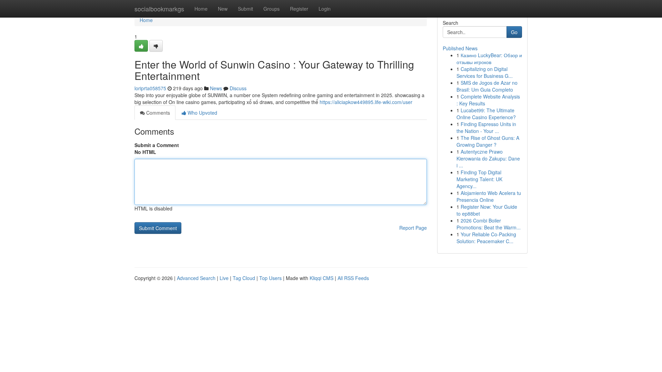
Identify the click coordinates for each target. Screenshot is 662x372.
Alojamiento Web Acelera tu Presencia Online (489, 196)
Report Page (413, 227)
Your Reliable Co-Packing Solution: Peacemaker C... (486, 238)
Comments (157, 112)
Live (224, 278)
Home (201, 8)
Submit (245, 8)
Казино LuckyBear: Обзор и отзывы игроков (489, 58)
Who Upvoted (201, 112)
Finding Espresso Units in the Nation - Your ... (486, 127)
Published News (460, 48)
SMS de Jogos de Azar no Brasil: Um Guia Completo (487, 86)
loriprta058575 (150, 88)
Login (325, 8)
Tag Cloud (244, 278)
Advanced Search (196, 278)
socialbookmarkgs (159, 8)
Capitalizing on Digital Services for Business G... (485, 72)
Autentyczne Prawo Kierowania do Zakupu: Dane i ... (488, 158)
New (223, 8)
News (216, 88)
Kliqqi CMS (321, 278)
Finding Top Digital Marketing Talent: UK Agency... (479, 179)
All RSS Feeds (353, 278)
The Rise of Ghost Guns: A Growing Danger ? (488, 141)
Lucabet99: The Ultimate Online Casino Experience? (486, 114)
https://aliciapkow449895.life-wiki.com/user (366, 102)
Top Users (270, 278)
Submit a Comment (156, 145)
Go (514, 32)
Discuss (238, 88)
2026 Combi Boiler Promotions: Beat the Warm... (489, 224)
